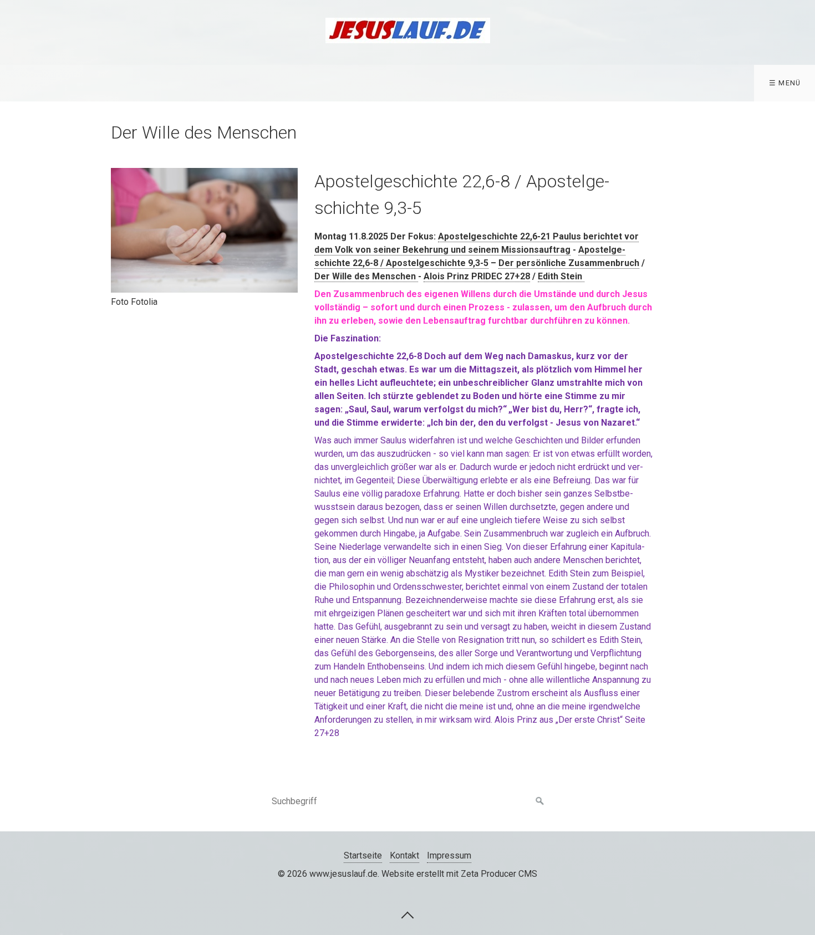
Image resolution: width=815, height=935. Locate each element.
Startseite (363, 855)
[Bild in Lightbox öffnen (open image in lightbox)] (204, 230)
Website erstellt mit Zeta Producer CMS (459, 873)
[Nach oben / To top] (407, 914)
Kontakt (404, 855)
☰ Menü (785, 83)
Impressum (449, 855)
